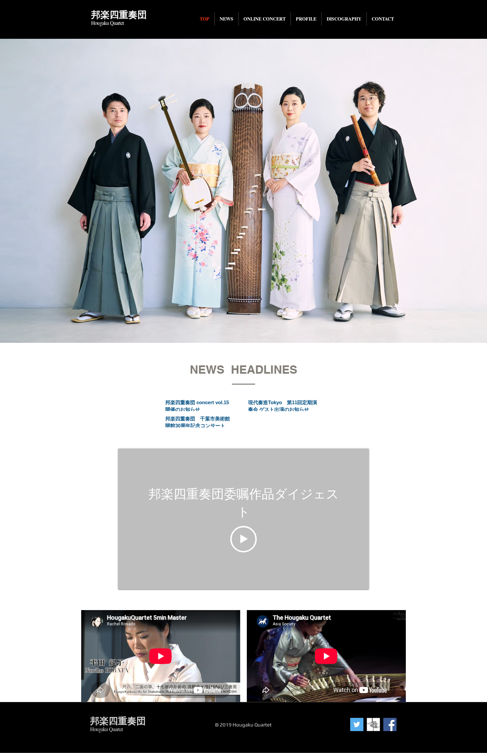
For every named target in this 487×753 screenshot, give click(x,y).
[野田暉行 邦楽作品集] (373, 724)
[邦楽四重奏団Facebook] (390, 724)
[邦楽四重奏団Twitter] (356, 724)
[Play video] (243, 539)
